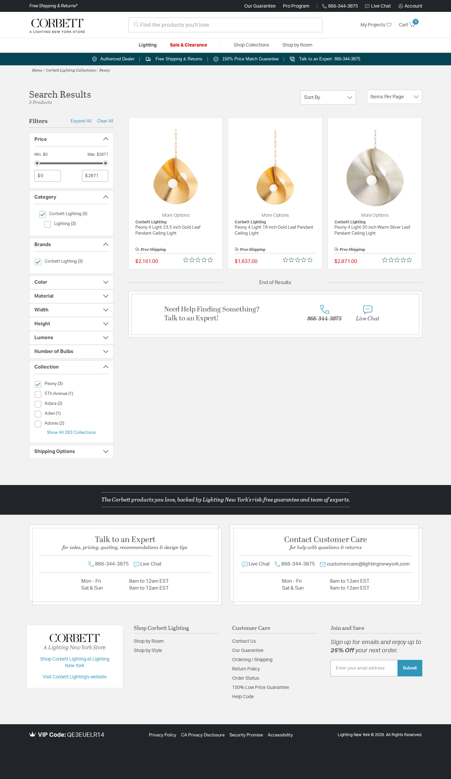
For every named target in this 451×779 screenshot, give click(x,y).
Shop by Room (149, 641)
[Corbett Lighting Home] (57, 25)
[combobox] (225, 24)
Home (37, 70)
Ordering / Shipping (252, 660)
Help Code (243, 697)
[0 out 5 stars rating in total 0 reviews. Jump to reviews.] (199, 260)
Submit (410, 668)
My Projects (373, 25)
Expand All (81, 121)
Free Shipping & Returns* (53, 6)
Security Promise (246, 735)
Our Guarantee (260, 6)
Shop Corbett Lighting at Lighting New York (74, 662)
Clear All (105, 121)
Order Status (245, 678)
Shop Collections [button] (251, 45)
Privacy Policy (162, 735)
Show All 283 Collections (71, 432)
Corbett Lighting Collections (71, 70)
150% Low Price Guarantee (260, 687)
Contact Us (244, 641)
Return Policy (246, 669)
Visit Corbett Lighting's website (75, 677)
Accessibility (280, 735)
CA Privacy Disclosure (203, 735)
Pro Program (296, 6)
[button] (410, 6)
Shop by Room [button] (297, 45)
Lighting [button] (148, 45)
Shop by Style (148, 650)
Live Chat (381, 6)
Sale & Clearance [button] (188, 45)
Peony (104, 70)
